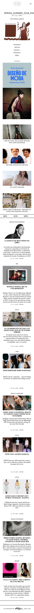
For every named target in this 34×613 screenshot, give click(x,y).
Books (12, 222)
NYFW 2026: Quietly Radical (17, 454)
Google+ (3, 612)
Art (17, 264)
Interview (19, 519)
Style (17, 310)
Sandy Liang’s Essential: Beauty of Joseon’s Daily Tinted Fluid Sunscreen (17, 414)
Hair (17, 352)
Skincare (19, 393)
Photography (20, 222)
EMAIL (17, 55)
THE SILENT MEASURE (17, 187)
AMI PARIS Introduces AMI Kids (17, 165)
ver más (21, 258)
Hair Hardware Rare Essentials (17, 370)
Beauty (13, 393)
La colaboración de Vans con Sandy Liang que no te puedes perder (17, 330)
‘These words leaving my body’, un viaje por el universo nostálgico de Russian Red (17, 539)
